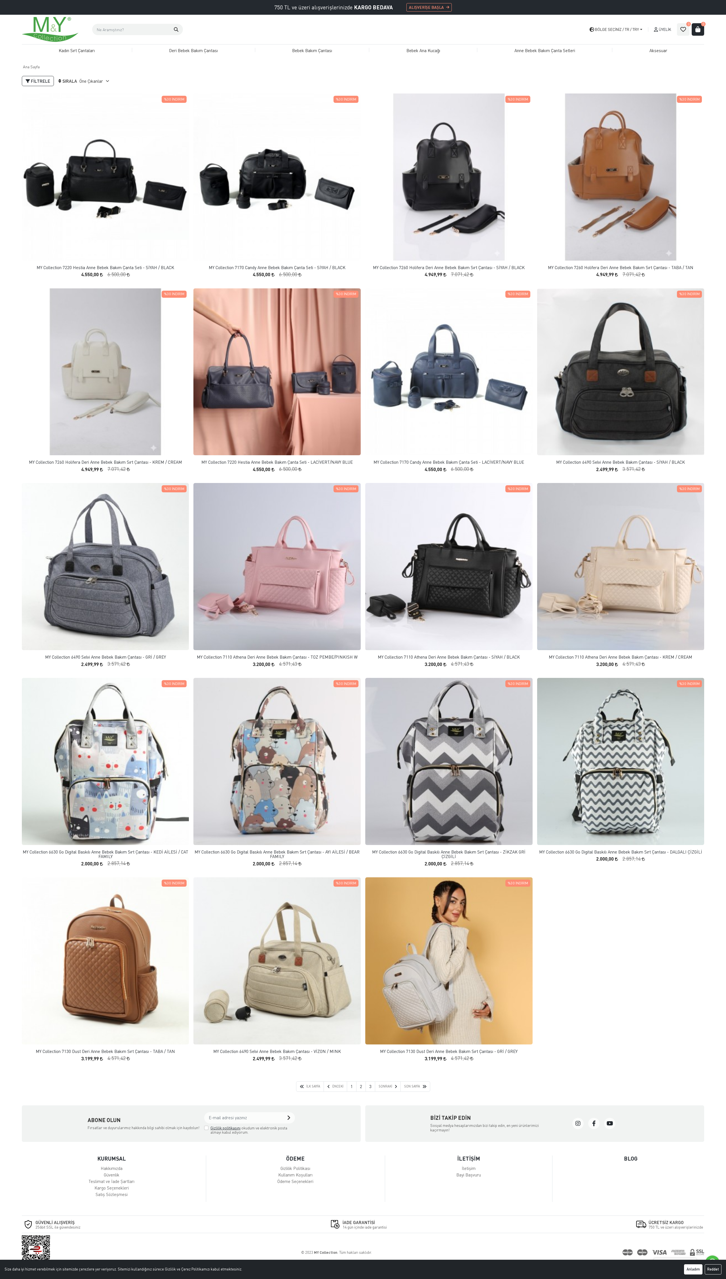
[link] (578, 1123)
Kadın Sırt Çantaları (77, 50)
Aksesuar (658, 50)
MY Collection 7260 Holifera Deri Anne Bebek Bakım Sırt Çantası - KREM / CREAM (105, 462)
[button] (176, 29)
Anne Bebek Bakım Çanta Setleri (544, 50)
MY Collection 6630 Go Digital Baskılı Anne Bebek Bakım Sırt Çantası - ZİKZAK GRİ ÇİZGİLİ (448, 854)
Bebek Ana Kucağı (423, 50)
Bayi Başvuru (468, 1174)
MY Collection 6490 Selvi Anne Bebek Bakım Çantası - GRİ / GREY (105, 657)
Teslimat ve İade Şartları (111, 1181)
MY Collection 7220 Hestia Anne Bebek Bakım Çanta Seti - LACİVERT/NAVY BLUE (277, 462)
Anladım (693, 1269)
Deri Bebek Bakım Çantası (193, 50)
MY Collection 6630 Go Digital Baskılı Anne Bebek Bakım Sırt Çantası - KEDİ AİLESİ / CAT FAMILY (105, 854)
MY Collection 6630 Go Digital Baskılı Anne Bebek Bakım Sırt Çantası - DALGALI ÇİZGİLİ (620, 852)
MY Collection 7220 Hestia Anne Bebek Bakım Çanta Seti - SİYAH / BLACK (105, 267)
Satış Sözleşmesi (112, 1194)
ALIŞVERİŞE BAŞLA (426, 7)
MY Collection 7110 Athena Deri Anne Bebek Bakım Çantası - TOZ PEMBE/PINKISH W (277, 657)
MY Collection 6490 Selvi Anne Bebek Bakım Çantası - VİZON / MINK (277, 1051)
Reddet (713, 1269)
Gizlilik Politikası (295, 1168)
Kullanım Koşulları (295, 1174)
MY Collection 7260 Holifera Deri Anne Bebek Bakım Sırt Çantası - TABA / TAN (620, 267)
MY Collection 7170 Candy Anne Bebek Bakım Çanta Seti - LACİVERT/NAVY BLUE (448, 462)
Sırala (69, 81)
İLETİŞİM (468, 1158)
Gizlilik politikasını (225, 1127)
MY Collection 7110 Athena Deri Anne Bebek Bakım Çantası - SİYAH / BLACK (449, 657)
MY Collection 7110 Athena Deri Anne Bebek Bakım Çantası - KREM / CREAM (620, 657)
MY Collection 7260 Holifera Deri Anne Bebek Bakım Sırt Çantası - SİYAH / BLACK (449, 267)
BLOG (631, 1158)
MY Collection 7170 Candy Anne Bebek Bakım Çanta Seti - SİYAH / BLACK (277, 267)
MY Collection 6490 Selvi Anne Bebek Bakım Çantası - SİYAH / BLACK (620, 462)
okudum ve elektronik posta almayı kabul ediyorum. (248, 1130)
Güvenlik (111, 1174)
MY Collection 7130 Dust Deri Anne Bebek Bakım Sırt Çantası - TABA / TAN (105, 1051)
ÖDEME (295, 1158)
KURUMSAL (111, 1158)
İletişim (469, 1168)
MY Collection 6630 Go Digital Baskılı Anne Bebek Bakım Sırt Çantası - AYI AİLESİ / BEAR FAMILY (277, 854)
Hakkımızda (112, 1168)
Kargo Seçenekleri (111, 1187)
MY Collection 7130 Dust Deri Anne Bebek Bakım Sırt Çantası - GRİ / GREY (449, 1051)
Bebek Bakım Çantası (312, 50)
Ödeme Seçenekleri (295, 1181)
